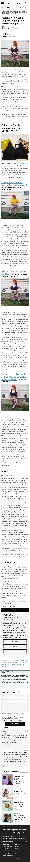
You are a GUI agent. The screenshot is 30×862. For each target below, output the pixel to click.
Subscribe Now (15, 610)
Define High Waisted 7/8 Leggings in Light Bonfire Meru (13, 377)
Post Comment (15, 724)
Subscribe (17, 848)
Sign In (19, 3)
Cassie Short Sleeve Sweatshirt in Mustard (14, 184)
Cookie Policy (6, 850)
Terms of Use (5, 852)
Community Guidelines (7, 846)
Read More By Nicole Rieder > (9, 685)
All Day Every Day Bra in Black (14, 272)
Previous (4, 203)
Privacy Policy (6, 848)
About (16, 846)
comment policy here (14, 718)
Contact (16, 850)
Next (26, 203)
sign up (24, 567)
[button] (5, 745)
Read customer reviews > (18, 655)
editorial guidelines (9, 12)
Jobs (16, 852)
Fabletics (4, 69)
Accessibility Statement (8, 855)
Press (16, 853)
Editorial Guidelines (7, 853)
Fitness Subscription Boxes (16, 660)
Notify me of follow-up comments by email (13, 720)
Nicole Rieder (10, 27)
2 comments (15, 28)
